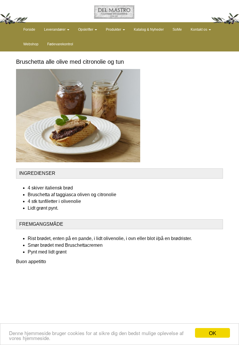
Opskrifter (86, 29)
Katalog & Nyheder (149, 29)
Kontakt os (199, 29)
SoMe (177, 29)
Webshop (30, 44)
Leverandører (55, 29)
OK (212, 333)
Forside (29, 29)
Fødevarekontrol (60, 44)
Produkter (114, 29)
